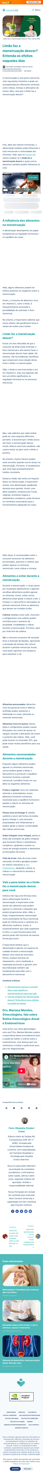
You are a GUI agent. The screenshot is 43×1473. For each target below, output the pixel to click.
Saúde (29, 71)
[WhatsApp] (36, 1108)
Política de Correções (29, 1418)
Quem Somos (11, 1412)
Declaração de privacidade (29, 1415)
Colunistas (32, 1412)
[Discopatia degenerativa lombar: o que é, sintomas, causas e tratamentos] (21, 1310)
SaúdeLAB (30, 154)
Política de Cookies (17, 1421)
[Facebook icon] (12, 1211)
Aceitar (15, 1469)
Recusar (27, 1469)
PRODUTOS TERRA (33, 2)
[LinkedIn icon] (17, 1211)
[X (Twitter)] (14, 1108)
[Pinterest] (21, 1108)
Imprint (30, 1421)
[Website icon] (21, 1211)
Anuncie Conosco (21, 1428)
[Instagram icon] (30, 1211)
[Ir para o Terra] (6, 2)
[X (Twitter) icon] (26, 1211)
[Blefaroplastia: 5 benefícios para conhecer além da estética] (21, 1275)
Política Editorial (12, 1418)
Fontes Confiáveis (10, 1415)
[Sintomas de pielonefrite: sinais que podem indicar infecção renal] (21, 1346)
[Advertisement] (21, 120)
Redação (22, 1412)
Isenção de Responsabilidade (15, 1425)
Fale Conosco (34, 1425)
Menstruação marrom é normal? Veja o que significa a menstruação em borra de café (22, 990)
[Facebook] (6, 1108)
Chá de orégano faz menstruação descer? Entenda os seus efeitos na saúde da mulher (23, 1000)
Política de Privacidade (21, 1463)
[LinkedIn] (29, 1108)
